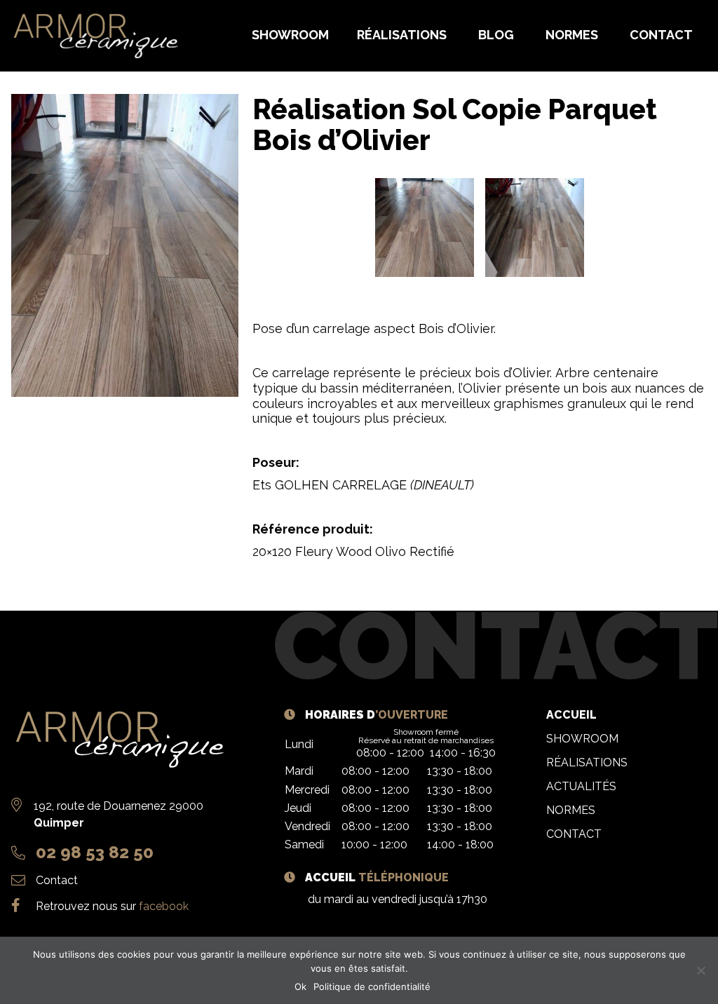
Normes (570, 810)
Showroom (582, 738)
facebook (164, 906)
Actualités (581, 786)
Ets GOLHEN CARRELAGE (363, 484)
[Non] (700, 970)
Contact (57, 880)
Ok (300, 986)
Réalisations (587, 762)
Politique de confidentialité (372, 986)
